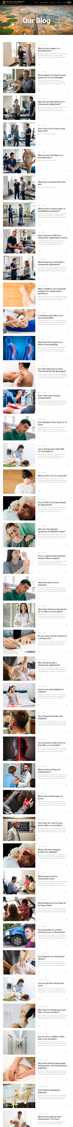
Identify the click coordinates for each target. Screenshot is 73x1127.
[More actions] (67, 45)
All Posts (5, 37)
